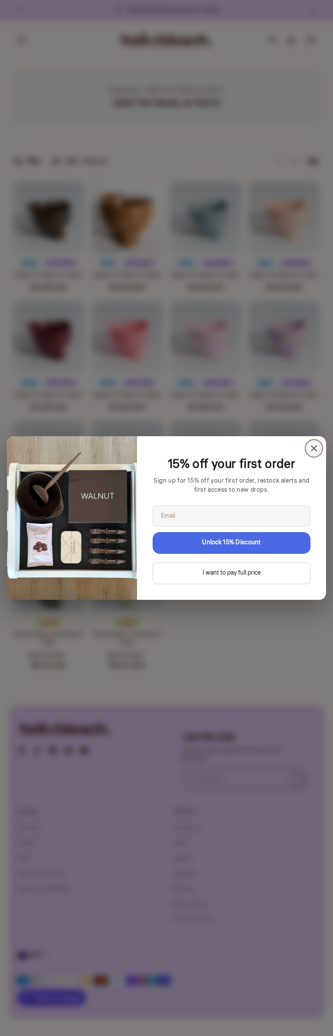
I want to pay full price (231, 573)
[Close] (314, 448)
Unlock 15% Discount (231, 542)
